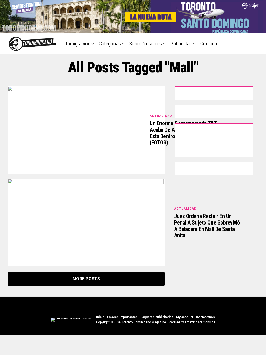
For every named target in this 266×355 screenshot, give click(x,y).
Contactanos (205, 317)
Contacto (209, 44)
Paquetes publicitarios (157, 317)
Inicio (55, 44)
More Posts (86, 278)
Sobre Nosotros (145, 44)
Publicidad (181, 44)
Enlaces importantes (122, 317)
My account (184, 317)
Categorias (110, 44)
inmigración (78, 44)
